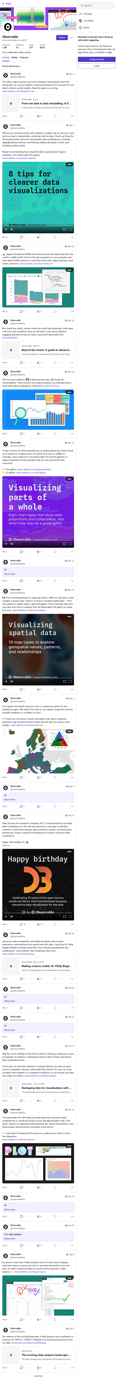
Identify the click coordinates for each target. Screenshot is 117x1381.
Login (96, 66)
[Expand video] (64, 229)
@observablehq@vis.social (13, 40)
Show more (9, 574)
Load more (38, 1376)
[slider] (38, 225)
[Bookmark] (55, 116)
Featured (24, 57)
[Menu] (71, 37)
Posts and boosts (10, 66)
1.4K (4, 47)
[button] (38, 197)
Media (15, 57)
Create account (96, 59)
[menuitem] (38, 197)
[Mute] (11, 229)
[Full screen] (70, 229)
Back (8, 3)
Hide (69, 164)
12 (17, 47)
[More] (72, 116)
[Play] (6, 229)
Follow (62, 37)
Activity (5, 57)
